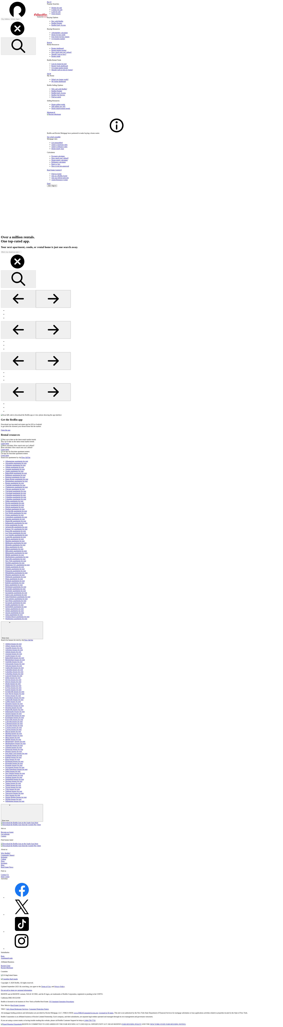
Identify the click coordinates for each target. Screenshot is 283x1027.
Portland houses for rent (13, 755)
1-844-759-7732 (89, 1020)
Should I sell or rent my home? (62, 70)
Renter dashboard (57, 48)
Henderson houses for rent (14, 706)
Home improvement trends (60, 108)
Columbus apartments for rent (15, 497)
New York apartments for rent (15, 561)
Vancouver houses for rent (14, 793)
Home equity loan (57, 149)
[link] (116, 133)
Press (3, 861)
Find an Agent (56, 174)
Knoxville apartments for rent (15, 531)
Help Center (5, 877)
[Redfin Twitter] (21, 914)
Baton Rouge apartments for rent (16, 479)
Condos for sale (56, 10)
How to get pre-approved (60, 166)
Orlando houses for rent (13, 747)
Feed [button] (48, 183)
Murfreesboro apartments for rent (16, 557)
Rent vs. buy (55, 164)
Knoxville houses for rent (14, 720)
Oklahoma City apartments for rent (17, 565)
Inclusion (4, 857)
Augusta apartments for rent (15, 469)
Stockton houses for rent (13, 781)
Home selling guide (58, 104)
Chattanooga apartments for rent (16, 487)
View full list (25, 457)
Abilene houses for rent (13, 644)
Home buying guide (58, 35)
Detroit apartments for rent (14, 507)
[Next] (53, 299)
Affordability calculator (59, 33)
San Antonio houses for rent (15, 773)
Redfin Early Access (58, 25)
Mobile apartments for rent (14, 555)
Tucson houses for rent (13, 787)
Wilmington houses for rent (14, 801)
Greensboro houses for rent (14, 698)
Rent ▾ (49, 43)
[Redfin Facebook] (21, 897)
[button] (24, 9)
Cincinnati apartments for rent (15, 491)
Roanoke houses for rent (13, 765)
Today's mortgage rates (59, 145)
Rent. (3, 956)
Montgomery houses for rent (15, 741)
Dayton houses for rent (13, 680)
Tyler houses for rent (12, 789)
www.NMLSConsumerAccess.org (86, 1013)
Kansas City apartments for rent (16, 529)
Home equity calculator (59, 160)
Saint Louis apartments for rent (16, 595)
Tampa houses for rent (13, 783)
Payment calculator (58, 156)
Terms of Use (46, 986)
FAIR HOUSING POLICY (131, 1024)
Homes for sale (56, 8)
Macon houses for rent (13, 731)
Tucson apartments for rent (14, 613)
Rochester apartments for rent (15, 591)
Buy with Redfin (57, 21)
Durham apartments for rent (15, 509)
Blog (2, 865)
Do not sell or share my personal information (16, 990)
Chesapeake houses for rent (14, 664)
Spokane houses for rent (13, 777)
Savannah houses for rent (14, 775)
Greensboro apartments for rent (16, 517)
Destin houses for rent (13, 684)
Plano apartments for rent (14, 579)
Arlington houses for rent (14, 650)
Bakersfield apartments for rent (16, 473)
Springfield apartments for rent (16, 607)
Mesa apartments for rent (14, 547)
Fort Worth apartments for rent (15, 513)
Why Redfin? (5, 853)
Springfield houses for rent (14, 779)
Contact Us (5, 875)
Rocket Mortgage (7, 968)
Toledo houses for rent (13, 785)
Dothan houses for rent (13, 686)
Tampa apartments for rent (14, 609)
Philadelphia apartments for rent (16, 573)
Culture (3, 859)
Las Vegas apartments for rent (15, 533)
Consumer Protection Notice (39, 1009)
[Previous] (18, 299)
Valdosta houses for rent (13, 791)
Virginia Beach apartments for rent (17, 617)
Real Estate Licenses (18, 1005)
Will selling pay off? (58, 106)
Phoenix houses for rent (13, 751)
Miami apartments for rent (14, 549)
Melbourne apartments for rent (15, 543)
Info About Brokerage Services (17, 1009)
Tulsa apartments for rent (14, 615)
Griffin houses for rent (13, 702)
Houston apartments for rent (15, 519)
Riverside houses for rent (14, 763)
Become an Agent (7, 832)
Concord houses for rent (13, 676)
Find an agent (56, 97)
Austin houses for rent (13, 656)
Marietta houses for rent (13, 733)
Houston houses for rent (13, 708)
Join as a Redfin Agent (59, 176)
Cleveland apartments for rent (15, 493)
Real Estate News (7, 867)
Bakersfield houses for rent (14, 658)
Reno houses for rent (12, 759)
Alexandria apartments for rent (16, 463)
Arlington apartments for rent (15, 465)
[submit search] (18, 46)
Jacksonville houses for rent (15, 716)
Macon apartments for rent (14, 539)
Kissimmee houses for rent (14, 718)
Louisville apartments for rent (15, 537)
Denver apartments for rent (14, 505)
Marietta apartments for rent (15, 541)
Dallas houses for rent (12, 678)
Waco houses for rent (12, 795)
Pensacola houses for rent (14, 749)
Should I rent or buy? (58, 54)
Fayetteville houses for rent (14, 692)
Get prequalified (57, 143)
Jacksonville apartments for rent (16, 527)
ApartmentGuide (7, 958)
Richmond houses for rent (14, 761)
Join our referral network (60, 178)
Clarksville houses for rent (14, 668)
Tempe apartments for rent (14, 611)
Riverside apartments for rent (15, 589)
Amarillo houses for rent (13, 648)
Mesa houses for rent (12, 737)
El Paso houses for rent (13, 688)
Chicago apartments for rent (15, 489)
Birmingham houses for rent (15, 660)
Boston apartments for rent (14, 483)
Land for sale (56, 12)
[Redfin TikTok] (21, 932)
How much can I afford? (60, 158)
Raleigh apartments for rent (14, 583)
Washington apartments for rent (16, 619)
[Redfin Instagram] (21, 949)
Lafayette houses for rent (14, 721)
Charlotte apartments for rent (15, 485)
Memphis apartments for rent (15, 545)
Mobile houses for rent (13, 739)
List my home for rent (59, 64)
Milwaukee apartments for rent (16, 551)
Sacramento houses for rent (14, 767)
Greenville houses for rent (14, 700)
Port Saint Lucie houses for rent (16, 753)
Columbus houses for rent (14, 672)
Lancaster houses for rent (14, 725)
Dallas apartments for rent (14, 501)
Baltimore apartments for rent (15, 475)
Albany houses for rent (13, 646)
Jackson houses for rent (13, 714)
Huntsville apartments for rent (15, 521)
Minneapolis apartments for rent (16, 553)
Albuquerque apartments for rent (16, 461)
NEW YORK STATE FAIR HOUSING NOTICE (168, 1024)
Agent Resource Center (59, 180)
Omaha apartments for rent (14, 567)
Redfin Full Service (58, 95)
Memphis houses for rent (14, 735)
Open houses (55, 14)
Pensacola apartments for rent (15, 571)
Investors (4, 863)
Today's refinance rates (59, 147)
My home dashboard (58, 81)
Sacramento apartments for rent (16, 593)
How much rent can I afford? (61, 52)
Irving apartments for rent (14, 525)
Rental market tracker (58, 50)
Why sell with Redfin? (59, 89)
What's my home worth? (59, 79)
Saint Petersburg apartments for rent (17, 597)
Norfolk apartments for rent (14, 563)
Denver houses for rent (13, 682)
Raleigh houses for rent (13, 757)
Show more (5, 638)
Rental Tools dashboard (59, 66)
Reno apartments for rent (14, 585)
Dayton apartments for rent (14, 503)
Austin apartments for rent (14, 471)
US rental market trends (59, 68)
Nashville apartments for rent (15, 559)
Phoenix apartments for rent (15, 575)
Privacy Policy (59, 986)
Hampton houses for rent (14, 704)
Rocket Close (5, 966)
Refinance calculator (58, 162)
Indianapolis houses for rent (15, 712)
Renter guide (55, 56)
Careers (3, 836)
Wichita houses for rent (13, 799)
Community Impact (7, 855)
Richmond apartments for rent (15, 587)
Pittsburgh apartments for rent (15, 577)
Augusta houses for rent (13, 654)
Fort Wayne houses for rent (14, 694)
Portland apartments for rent (15, 581)
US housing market (58, 39)
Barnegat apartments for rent (15, 477)
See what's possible (53, 137)
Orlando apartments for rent (15, 569)
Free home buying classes (60, 37)
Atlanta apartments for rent (14, 467)
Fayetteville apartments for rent (16, 511)
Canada (15, 979)
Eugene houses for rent (13, 690)
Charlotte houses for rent (13, 662)
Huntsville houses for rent (14, 710)
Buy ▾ (49, 2)
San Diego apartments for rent (15, 601)
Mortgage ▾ (51, 112)
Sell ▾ (49, 74)
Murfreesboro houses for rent (15, 743)
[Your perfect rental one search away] (141, 211)
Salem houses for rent (12, 771)
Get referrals (5, 834)
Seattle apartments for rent (14, 605)
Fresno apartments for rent (14, 515)
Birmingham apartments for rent (16, 481)
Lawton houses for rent (13, 729)
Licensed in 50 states (106, 1013)
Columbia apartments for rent (15, 495)
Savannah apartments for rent (15, 603)
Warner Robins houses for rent (16, 797)
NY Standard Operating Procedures (61, 1002)
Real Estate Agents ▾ (54, 170)
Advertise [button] (4, 879)
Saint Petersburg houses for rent (16, 769)
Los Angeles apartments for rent (16, 535)
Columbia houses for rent (14, 670)
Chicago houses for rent (13, 666)
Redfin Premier (56, 23)
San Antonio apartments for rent (16, 599)
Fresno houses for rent (13, 696)
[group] (141, 314)
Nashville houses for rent (14, 745)
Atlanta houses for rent (13, 652)
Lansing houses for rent (13, 727)
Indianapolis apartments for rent (16, 523)
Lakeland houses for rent (14, 723)
